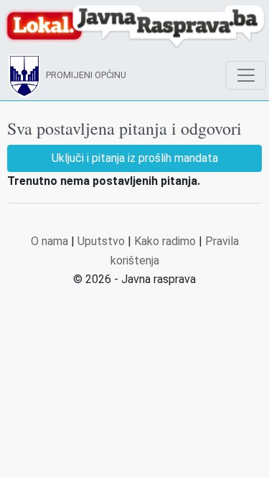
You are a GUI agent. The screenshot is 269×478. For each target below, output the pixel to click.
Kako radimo (165, 241)
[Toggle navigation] (246, 75)
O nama (49, 241)
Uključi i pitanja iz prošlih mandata (135, 158)
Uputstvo (101, 241)
